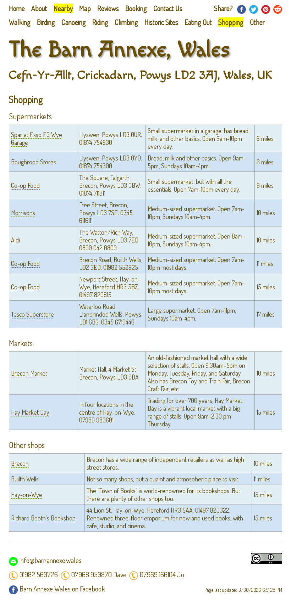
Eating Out (198, 22)
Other (257, 22)
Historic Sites (161, 22)
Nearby (63, 8)
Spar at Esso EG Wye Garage (36, 138)
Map (85, 8)
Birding (46, 22)
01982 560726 (39, 574)
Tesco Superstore (32, 314)
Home (17, 8)
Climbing (126, 22)
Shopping (230, 22)
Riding (100, 22)
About (39, 8)
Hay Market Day (30, 412)
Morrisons (23, 213)
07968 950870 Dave (98, 574)
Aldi (15, 240)
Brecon (20, 463)
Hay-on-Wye (26, 494)
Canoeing (73, 22)
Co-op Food (25, 185)
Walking (20, 22)
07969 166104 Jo (162, 574)
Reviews (108, 8)
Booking (136, 8)
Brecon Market (29, 373)
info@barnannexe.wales (51, 560)
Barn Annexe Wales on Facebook (62, 588)
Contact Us (167, 8)
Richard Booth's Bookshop (43, 518)
